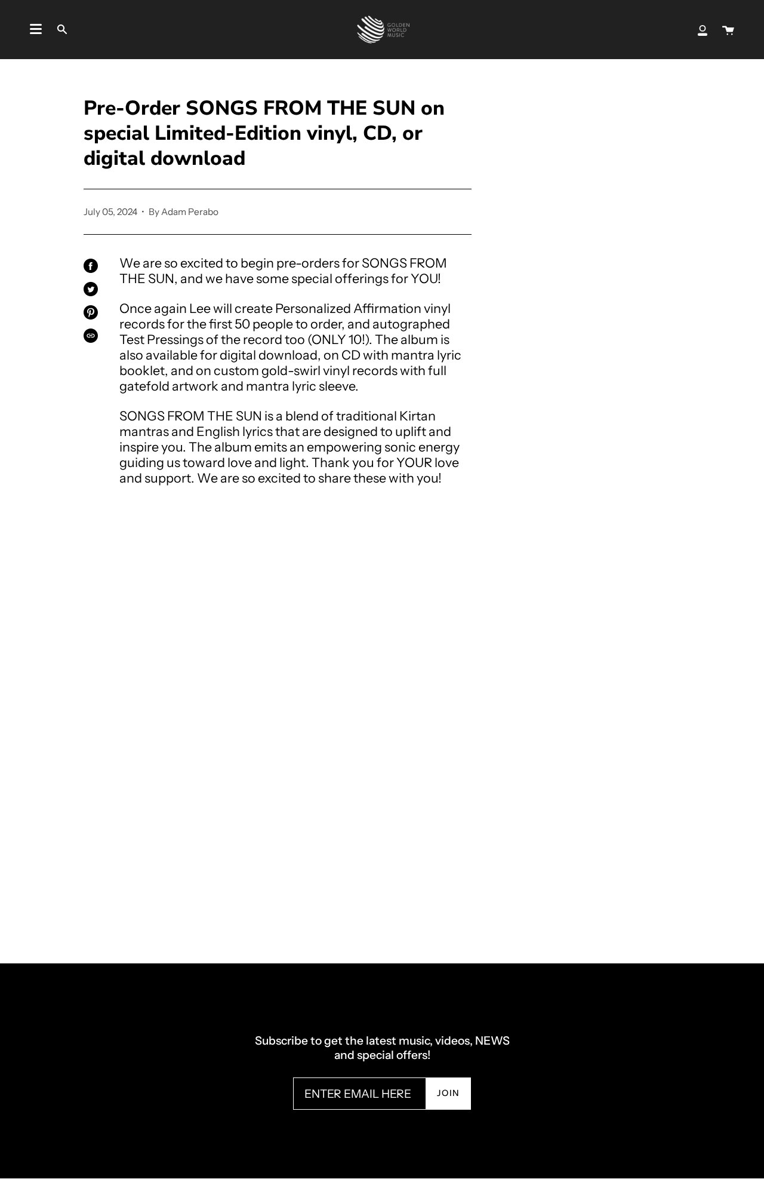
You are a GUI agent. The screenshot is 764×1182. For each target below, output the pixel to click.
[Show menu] (36, 29)
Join (448, 1093)
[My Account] (702, 29)
